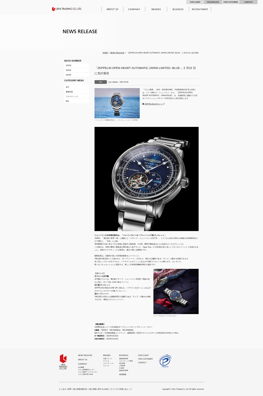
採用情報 (200, 9)
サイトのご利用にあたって (121, 389)
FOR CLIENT (195, 2)
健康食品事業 (123, 370)
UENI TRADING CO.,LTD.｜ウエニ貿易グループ (68, 9)
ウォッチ (106, 365)
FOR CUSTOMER (231, 2)
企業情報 (134, 9)
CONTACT (249, 2)
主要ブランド (156, 9)
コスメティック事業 (126, 361)
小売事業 (122, 365)
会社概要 (81, 367)
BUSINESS (123, 355)
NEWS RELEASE (117, 53)
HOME (105, 53)
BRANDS (107, 355)
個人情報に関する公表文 (99, 389)
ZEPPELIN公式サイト (153, 104)
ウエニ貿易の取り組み (85, 374)
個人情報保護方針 (80, 389)
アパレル (106, 361)
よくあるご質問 (65, 389)
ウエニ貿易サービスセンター (88, 372)
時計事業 (122, 363)
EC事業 (121, 368)
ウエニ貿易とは (112, 9)
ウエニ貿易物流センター (86, 369)
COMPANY (82, 364)
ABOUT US (82, 360)
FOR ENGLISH (213, 2)
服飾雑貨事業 (123, 358)
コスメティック (108, 363)
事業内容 (178, 9)
